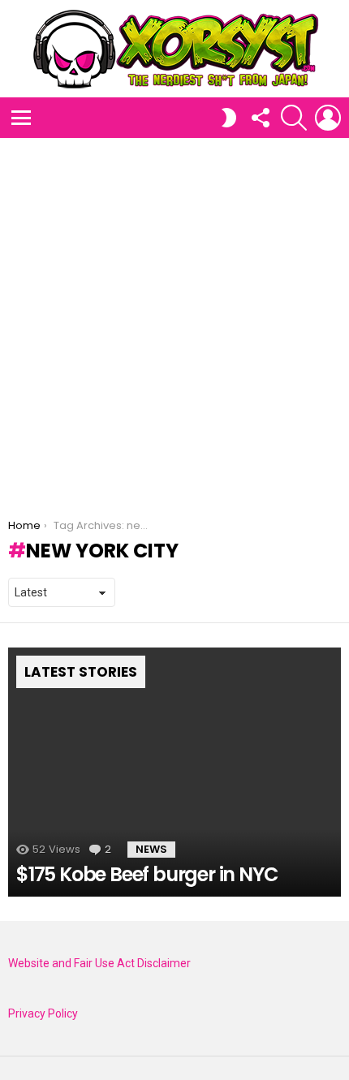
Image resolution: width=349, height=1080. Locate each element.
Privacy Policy (43, 1013)
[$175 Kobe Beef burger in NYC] (174, 772)
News (151, 849)
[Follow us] (260, 117)
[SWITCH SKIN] (229, 117)
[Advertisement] (174, 320)
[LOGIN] (328, 117)
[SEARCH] (294, 117)
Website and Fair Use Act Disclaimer (99, 963)
